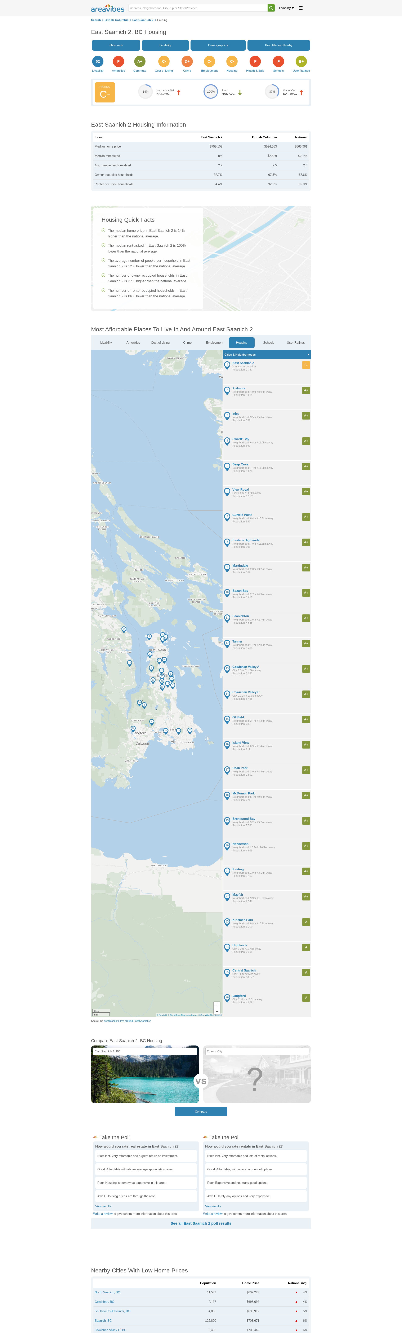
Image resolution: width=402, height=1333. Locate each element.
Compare (201, 1111)
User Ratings (296, 342)
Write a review (103, 1213)
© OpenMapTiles (206, 1015)
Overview (116, 45)
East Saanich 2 (142, 20)
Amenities (133, 342)
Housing (241, 342)
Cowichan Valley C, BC (110, 1330)
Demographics (218, 45)
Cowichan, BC (104, 1301)
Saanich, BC (103, 1320)
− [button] (217, 1011)
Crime (187, 342)
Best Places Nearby (278, 45)
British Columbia (117, 20)
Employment (214, 342)
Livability (285, 8)
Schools (268, 342)
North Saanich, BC (107, 1292)
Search (96, 20)
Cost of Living (160, 342)
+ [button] (217, 1005)
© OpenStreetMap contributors (182, 1015)
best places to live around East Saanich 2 (127, 1021)
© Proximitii (162, 1015)
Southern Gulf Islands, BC (112, 1311)
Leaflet (218, 1015)
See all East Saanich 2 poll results (201, 1223)
